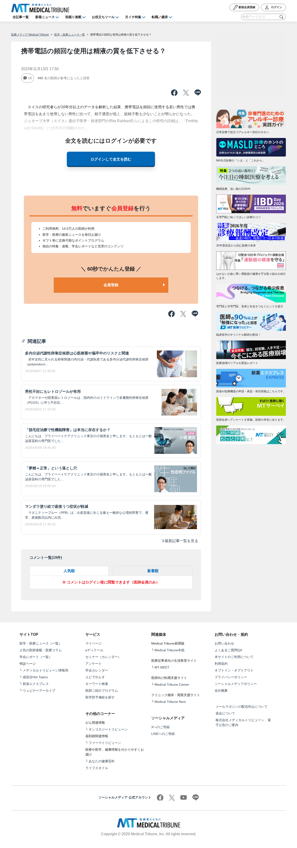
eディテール (94, 650)
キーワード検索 (96, 684)
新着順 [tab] (152, 571)
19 (30, 78)
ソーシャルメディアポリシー (236, 684)
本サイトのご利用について (234, 657)
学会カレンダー (96, 670)
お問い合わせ (224, 643)
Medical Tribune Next (170, 702)
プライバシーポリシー (231, 677)
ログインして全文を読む (110, 159)
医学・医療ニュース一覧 (69, 34)
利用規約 (221, 663)
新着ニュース (45, 17)
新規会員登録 (246, 7)
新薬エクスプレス (36, 684)
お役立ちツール (103, 17)
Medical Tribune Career (172, 684)
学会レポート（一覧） (35, 657)
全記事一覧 (21, 17)
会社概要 (221, 690)
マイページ (93, 643)
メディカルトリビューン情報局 (45, 670)
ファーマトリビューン (105, 743)
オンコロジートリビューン (108, 729)
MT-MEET (162, 667)
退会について (225, 713)
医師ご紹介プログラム (101, 690)
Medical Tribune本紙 (169, 650)
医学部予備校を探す (100, 697)
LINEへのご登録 (163, 734)
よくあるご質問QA (228, 650)
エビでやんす (95, 677)
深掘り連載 (73, 17)
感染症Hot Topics (35, 677)
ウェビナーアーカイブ (39, 690)
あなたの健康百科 (102, 761)
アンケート (93, 663)
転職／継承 (160, 17)
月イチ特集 (133, 17)
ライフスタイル (96, 768)
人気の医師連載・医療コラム (40, 650)
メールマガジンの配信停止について (242, 706)
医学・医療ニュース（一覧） (40, 643)
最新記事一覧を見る (181, 541)
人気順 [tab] (69, 571)
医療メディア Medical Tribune (30, 34)
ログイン (276, 7)
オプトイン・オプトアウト (234, 670)
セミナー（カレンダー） (103, 657)
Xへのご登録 (160, 727)
